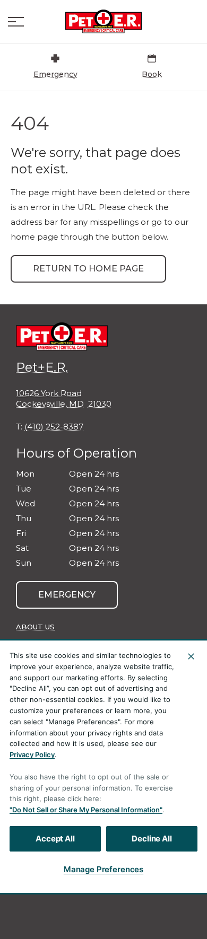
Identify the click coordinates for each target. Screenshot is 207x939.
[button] (16, 22)
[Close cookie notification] (191, 656)
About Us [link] (35, 626)
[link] (103, 22)
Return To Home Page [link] (88, 269)
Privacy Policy (32, 754)
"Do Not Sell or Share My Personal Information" (86, 809)
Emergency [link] (67, 595)
